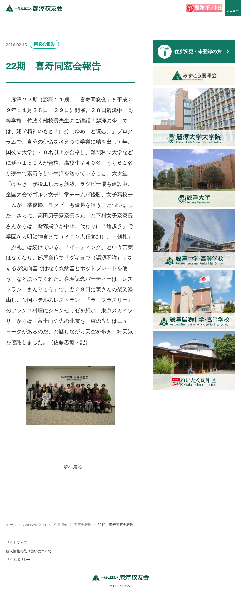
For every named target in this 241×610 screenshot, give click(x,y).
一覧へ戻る (70, 467)
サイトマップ (16, 543)
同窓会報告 (44, 44)
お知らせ (30, 525)
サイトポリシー (18, 560)
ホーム (11, 525)
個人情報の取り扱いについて (29, 551)
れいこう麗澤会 (55, 525)
